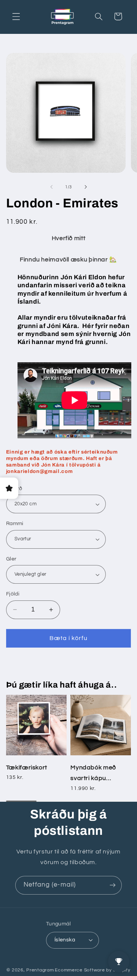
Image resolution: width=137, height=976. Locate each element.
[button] (16, 16)
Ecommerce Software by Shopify (92, 970)
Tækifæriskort (26, 767)
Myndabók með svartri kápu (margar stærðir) (95, 773)
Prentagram (40, 970)
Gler (11, 559)
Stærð (14, 488)
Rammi (15, 523)
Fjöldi (13, 594)
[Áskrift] (112, 885)
